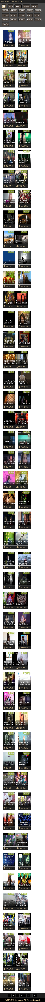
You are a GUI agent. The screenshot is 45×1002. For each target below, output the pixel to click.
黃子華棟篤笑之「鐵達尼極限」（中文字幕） (9, 563)
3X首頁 (10, 6)
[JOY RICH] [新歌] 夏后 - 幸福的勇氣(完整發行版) (9, 202)
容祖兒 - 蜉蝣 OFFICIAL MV (23, 262)
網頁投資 (30, 11)
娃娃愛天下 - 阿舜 (9, 483)
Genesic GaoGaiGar (24, 885)
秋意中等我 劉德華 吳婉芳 (24, 804)
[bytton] (4, 6)
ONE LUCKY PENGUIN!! (8, 904)
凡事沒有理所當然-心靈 (9, 543)
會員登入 (21, 19)
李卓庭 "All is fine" (20, 242)
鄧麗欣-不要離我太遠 (24, 703)
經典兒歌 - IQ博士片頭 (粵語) (9, 121)
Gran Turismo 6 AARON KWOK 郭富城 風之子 (25, 824)
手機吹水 (38, 11)
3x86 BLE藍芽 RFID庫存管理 (11, 1)
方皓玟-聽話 (7, 223)
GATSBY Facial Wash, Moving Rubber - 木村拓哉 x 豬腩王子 (24, 322)
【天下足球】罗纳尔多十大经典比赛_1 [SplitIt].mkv (9, 161)
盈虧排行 (34, 6)
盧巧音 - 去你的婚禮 (24, 924)
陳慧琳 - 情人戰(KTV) (9, 824)
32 (35, 995)
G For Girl (7, 323)
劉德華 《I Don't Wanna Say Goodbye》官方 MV (24, 764)
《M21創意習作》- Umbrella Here (21, 904)
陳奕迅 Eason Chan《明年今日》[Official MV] (25, 101)
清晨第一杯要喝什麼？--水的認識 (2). (9, 804)
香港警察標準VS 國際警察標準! (21, 964)
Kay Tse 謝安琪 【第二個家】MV (24, 141)
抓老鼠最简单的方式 (24, 583)
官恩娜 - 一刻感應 (9, 504)
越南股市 (18, 6)
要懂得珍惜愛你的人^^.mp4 (9, 422)
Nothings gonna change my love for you (24, 944)
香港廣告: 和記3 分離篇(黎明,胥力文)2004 (9, 623)
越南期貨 (26, 6)
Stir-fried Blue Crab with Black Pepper (9, 944)
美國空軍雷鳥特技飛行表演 (22, 543)
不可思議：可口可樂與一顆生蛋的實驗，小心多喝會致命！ (9, 744)
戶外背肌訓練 (8, 965)
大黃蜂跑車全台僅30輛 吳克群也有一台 (9, 342)
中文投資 (21, 15)
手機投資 (5, 15)
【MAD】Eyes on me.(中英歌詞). (9, 723)
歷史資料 (13, 19)
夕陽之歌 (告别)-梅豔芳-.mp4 (21, 663)
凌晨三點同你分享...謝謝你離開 (21, 723)
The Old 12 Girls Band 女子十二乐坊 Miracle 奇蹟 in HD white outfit (24, 984)
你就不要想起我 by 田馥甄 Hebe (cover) (9, 643)
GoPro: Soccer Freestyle (23, 282)
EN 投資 (37, 15)
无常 (5, 263)
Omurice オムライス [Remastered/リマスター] (9, 282)
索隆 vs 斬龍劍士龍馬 (9, 844)
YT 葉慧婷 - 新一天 (24, 643)
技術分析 (5, 11)
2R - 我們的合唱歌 (25, 403)
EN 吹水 (29, 15)
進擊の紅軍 (20, 604)
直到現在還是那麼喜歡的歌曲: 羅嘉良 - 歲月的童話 (9, 362)
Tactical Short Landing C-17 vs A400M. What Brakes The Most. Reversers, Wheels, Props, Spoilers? (9, 764)
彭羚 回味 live (23, 624)
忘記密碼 (38, 19)
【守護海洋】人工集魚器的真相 (24, 563)
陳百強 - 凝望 (23, 463)
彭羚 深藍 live (8, 42)
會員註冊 (30, 19)
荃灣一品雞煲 (8, 303)
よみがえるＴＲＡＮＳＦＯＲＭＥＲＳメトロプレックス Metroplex (22, 422)
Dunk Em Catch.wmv (22, 382)
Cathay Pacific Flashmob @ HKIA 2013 (24, 202)
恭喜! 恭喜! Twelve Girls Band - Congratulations (24, 442)
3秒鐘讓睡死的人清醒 (21, 844)
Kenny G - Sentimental (7, 583)
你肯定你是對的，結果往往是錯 (9, 61)
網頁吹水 (21, 11)
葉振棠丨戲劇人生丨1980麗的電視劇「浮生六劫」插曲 (9, 463)
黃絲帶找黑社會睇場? (9, 101)
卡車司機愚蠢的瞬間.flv (9, 783)
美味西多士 (22, 82)
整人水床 (6, 82)
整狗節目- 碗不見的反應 (9, 984)
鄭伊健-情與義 (8, 403)
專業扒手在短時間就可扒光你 (9, 683)
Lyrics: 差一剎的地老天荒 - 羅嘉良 (9, 382)
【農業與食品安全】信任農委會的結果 (22, 61)
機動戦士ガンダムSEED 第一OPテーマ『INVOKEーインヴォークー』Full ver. (22, 784)
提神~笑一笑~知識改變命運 (25, 41)
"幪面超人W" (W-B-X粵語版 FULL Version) (24, 503)
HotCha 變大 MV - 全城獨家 (24, 161)
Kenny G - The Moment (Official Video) (21, 302)
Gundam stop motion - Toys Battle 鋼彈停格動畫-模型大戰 (9, 924)
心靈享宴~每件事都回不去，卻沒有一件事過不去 (22, 483)
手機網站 (13, 11)
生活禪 (6, 865)
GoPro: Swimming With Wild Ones (24, 743)
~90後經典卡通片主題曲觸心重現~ (9, 703)
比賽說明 (5, 19)
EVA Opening (20, 122)
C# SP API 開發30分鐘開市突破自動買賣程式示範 (24, 683)
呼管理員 (5, 24)
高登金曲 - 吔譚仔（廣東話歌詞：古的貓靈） (9, 884)
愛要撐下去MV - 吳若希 (24, 864)
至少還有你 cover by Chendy (24, 523)
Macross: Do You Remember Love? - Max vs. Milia (9, 603)
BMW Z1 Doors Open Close (21, 181)
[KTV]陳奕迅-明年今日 (9, 442)
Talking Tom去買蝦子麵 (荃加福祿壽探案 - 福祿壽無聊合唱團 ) (9, 141)
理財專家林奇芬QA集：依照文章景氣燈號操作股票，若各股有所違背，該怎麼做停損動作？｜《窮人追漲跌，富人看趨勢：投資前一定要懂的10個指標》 (9, 663)
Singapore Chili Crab (23, 222)
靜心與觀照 (7, 243)
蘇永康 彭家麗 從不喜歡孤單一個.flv (9, 523)
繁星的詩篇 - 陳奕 (24, 343)
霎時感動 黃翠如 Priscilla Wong (9, 181)
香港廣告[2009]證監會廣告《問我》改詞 (22, 362)
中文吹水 (13, 15)
